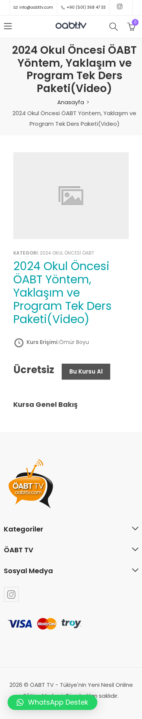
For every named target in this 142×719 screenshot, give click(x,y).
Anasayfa (70, 102)
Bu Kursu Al (86, 371)
